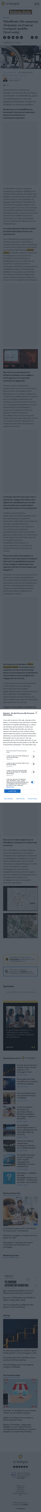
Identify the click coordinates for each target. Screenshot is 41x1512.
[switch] (33, 756)
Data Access (20, 798)
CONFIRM (12, 791)
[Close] (37, 713)
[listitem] (20, 751)
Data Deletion (8, 798)
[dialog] (20, 756)
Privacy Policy (32, 798)
